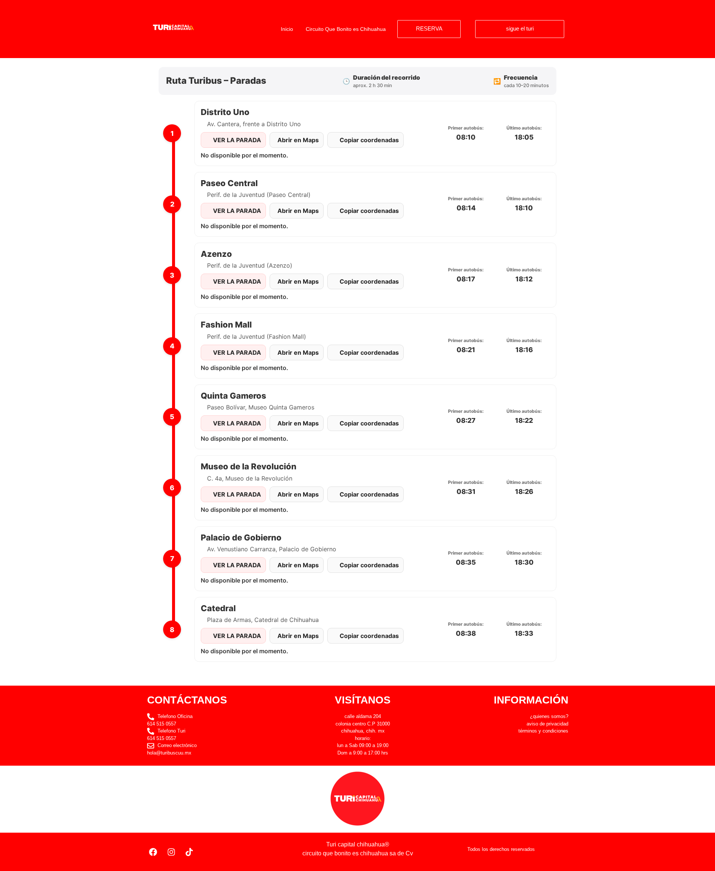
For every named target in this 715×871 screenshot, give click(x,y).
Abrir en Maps (298, 140)
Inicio (287, 29)
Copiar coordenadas (369, 140)
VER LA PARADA (237, 140)
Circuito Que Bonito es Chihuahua (346, 29)
